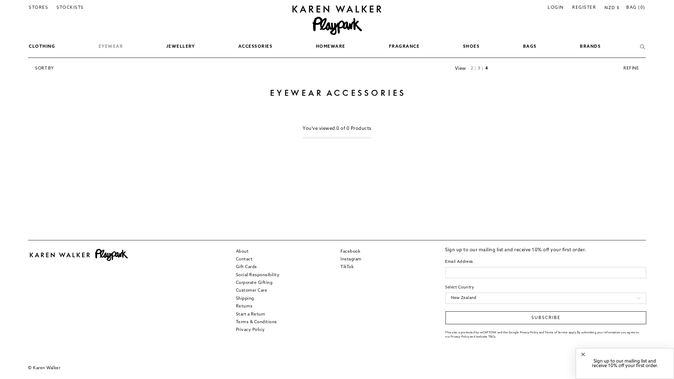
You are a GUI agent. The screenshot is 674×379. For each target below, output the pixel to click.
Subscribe (546, 318)
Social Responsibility (258, 275)
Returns (244, 306)
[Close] (583, 355)
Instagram (351, 259)
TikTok (347, 267)
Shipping (245, 299)
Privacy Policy (250, 330)
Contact (244, 259)
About (242, 252)
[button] (42, 47)
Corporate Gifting (254, 283)
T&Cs (492, 336)
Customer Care (251, 290)
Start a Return (250, 314)
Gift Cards (246, 267)
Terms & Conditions (256, 322)
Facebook (350, 252)
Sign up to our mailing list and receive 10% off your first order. (625, 363)
